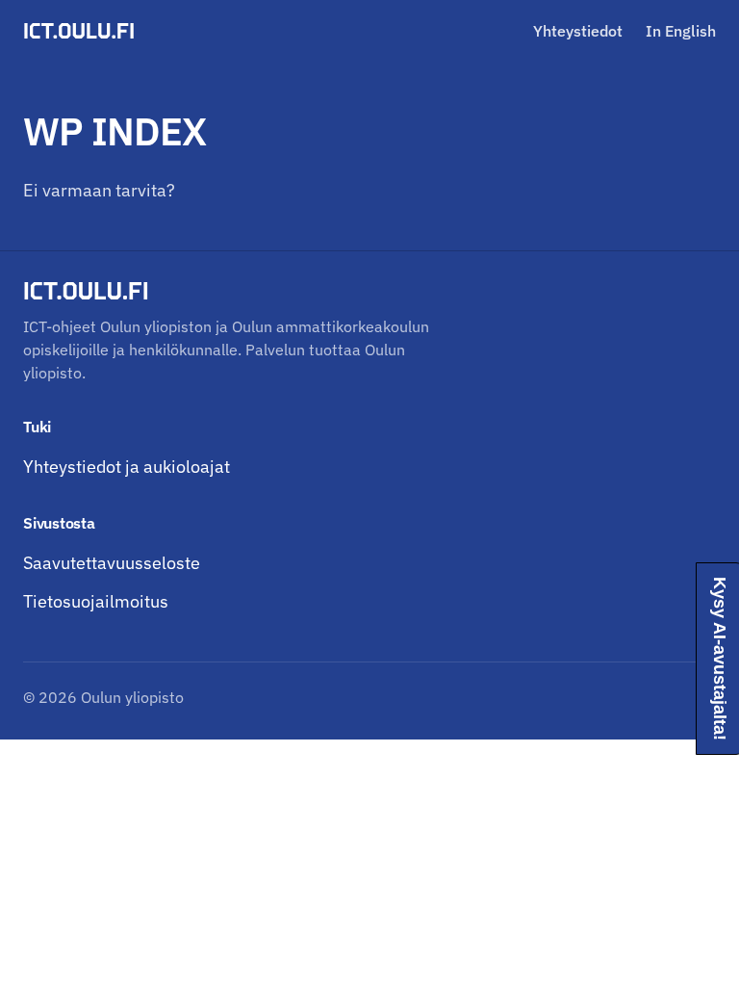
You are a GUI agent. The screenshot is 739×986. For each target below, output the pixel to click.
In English (681, 30)
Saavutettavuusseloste (111, 563)
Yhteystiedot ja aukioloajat (126, 466)
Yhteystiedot (578, 30)
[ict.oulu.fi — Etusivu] (81, 31)
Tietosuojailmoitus (95, 601)
